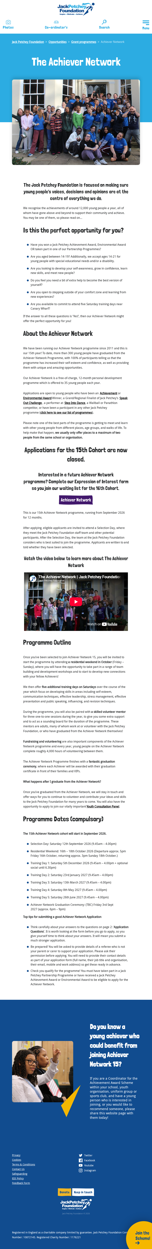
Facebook (89, 1160)
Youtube (88, 1165)
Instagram (89, 1170)
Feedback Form (21, 1183)
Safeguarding (19, 1173)
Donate (65, 1192)
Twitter (87, 1155)
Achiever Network (76, 500)
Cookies (16, 1160)
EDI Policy (18, 1178)
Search (104, 27)
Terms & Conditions (23, 1164)
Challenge (35, 403)
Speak (124, 398)
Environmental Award (37, 398)
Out (25, 403)
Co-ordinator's (56, 27)
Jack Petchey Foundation (28, 42)
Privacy (16, 1155)
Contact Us (18, 1169)
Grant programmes (83, 42)
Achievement (108, 393)
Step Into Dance (75, 403)
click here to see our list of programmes (66, 412)
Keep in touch (83, 1192)
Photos (8, 27)
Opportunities (58, 42)
